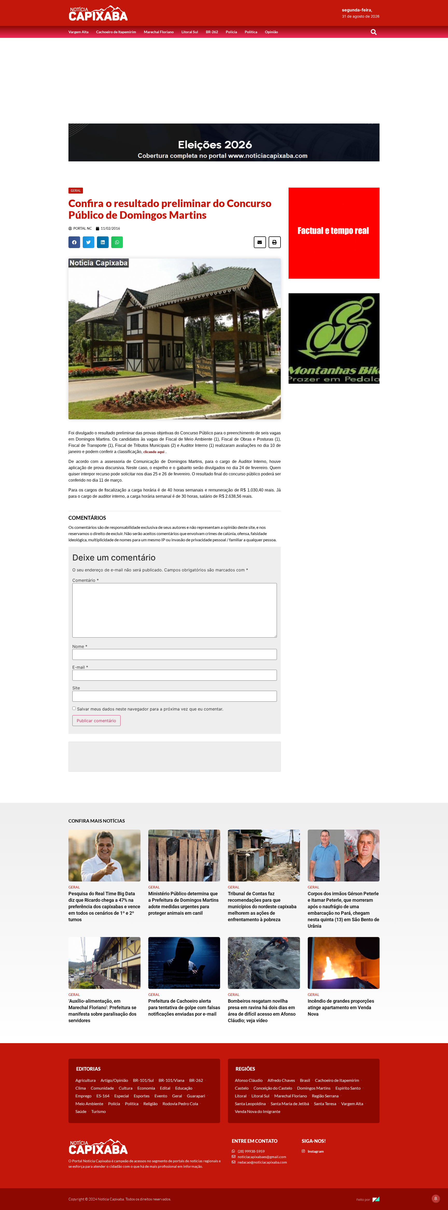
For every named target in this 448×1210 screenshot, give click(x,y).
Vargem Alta (78, 32)
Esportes (142, 1095)
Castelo (242, 1087)
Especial (121, 1095)
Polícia (231, 32)
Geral (177, 1095)
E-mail (80, 667)
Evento (161, 1095)
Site (76, 688)
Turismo (98, 1111)
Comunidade (102, 1087)
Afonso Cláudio (249, 1080)
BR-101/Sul (143, 1080)
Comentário (85, 580)
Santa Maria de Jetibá (290, 1103)
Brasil (305, 1080)
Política (251, 32)
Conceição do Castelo (273, 1087)
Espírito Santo (348, 1087)
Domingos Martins (314, 1087)
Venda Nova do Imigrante (257, 1111)
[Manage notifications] (436, 1198)
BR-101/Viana (171, 1080)
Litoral (241, 1095)
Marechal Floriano (159, 32)
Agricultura (85, 1080)
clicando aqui (153, 452)
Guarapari (196, 1095)
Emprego (83, 1095)
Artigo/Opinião (114, 1080)
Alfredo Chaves (281, 1080)
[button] (374, 32)
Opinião (271, 32)
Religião (150, 1103)
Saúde (80, 1111)
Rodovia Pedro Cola (180, 1103)
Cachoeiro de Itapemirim (116, 32)
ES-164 (102, 1095)
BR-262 (212, 32)
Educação (183, 1087)
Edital (165, 1087)
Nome (79, 646)
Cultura (125, 1087)
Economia (146, 1087)
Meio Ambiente (89, 1103)
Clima (80, 1087)
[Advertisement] (224, 76)
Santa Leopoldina (250, 1103)
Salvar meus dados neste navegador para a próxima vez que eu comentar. (150, 709)
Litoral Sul (189, 32)
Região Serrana (325, 1095)
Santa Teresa (325, 1103)
